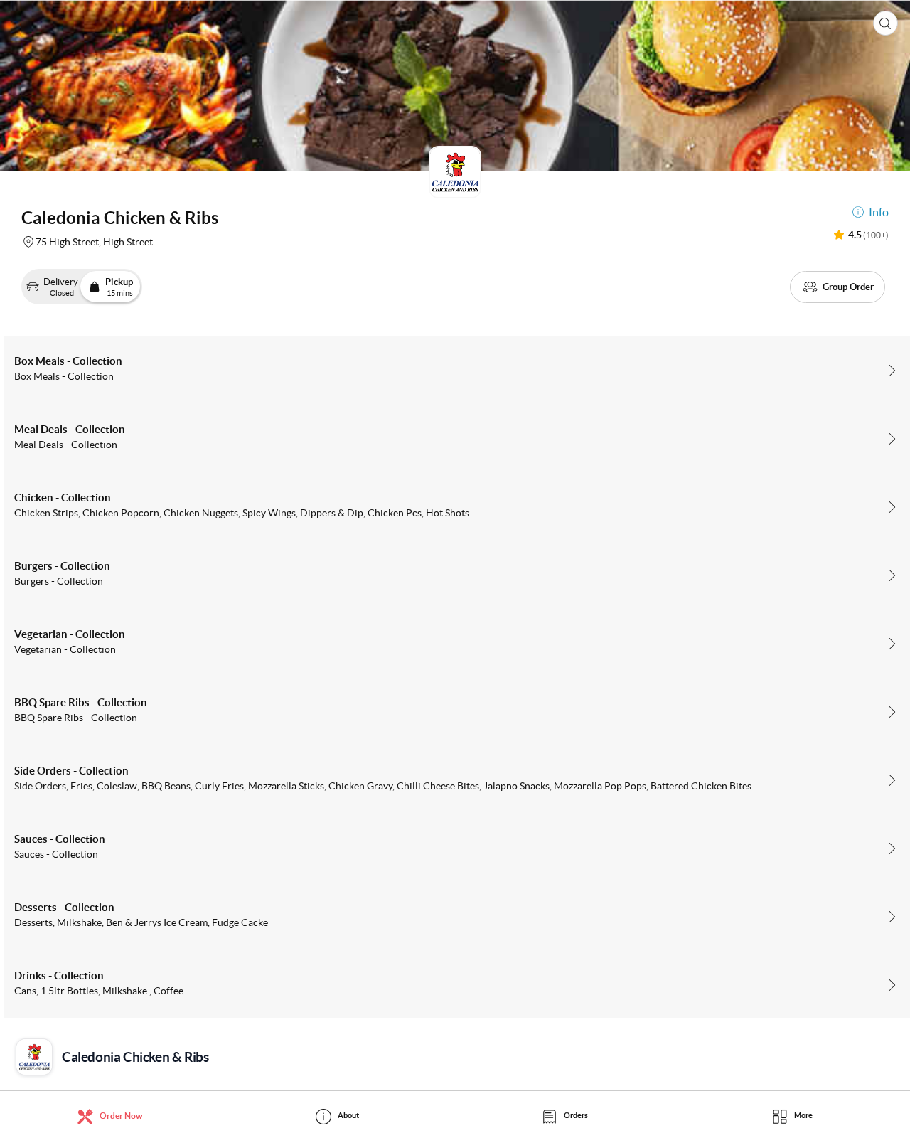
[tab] (114, 1115)
